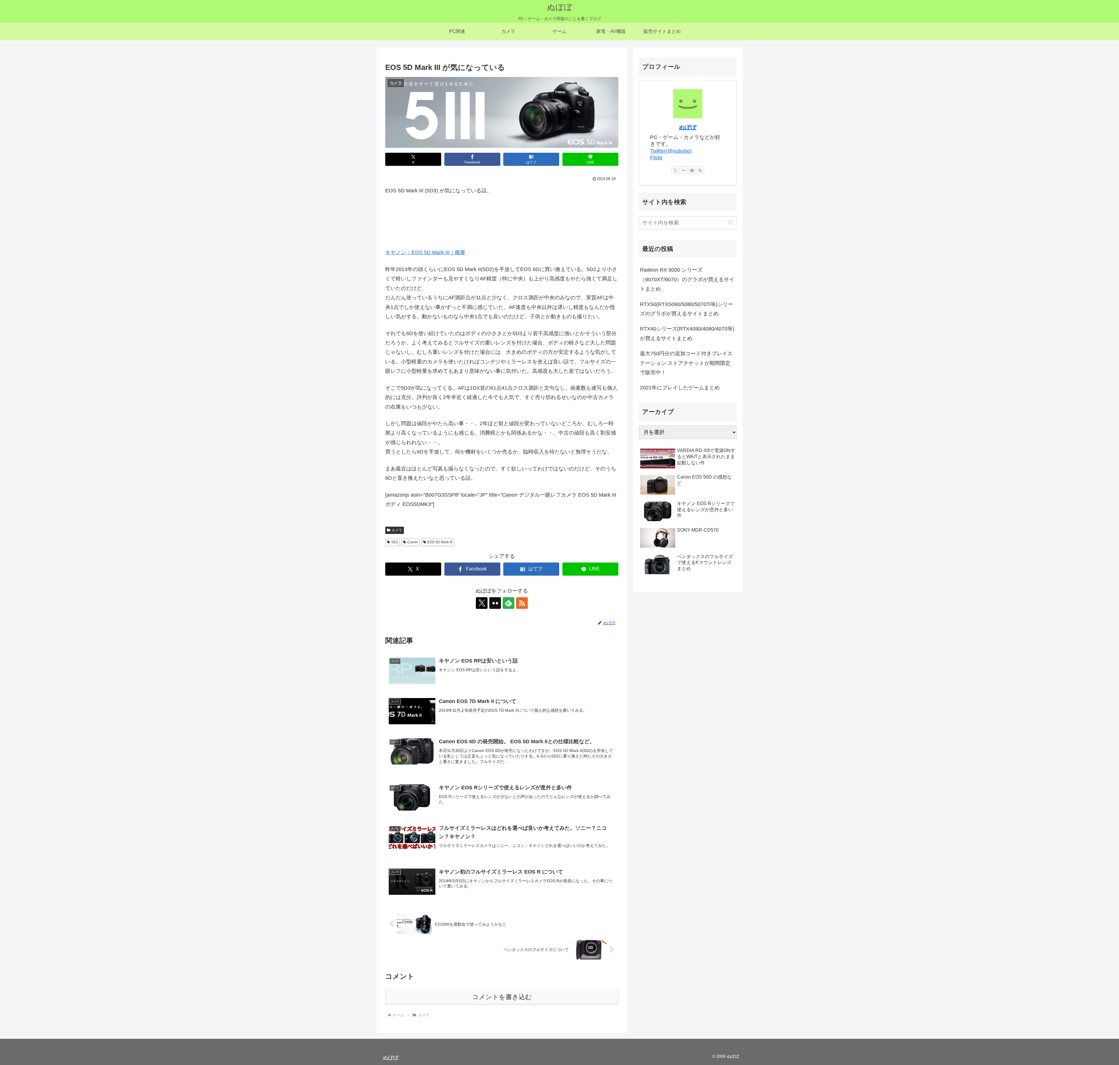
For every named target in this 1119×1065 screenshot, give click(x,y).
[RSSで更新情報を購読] (522, 603)
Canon (412, 542)
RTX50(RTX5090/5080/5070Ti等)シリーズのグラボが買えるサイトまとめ (686, 309)
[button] (731, 222)
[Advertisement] (501, 218)
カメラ (397, 530)
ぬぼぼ (687, 127)
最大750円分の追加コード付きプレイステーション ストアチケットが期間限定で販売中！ (686, 363)
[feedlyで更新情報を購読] (508, 603)
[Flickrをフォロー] (495, 603)
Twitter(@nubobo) (671, 151)
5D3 (394, 542)
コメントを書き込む (502, 997)
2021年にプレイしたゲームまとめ (680, 388)
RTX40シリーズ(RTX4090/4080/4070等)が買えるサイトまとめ (687, 333)
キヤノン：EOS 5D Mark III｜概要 (425, 252)
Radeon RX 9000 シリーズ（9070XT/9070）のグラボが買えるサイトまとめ (687, 279)
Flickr (656, 158)
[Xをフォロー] (482, 603)
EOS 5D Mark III (439, 542)
